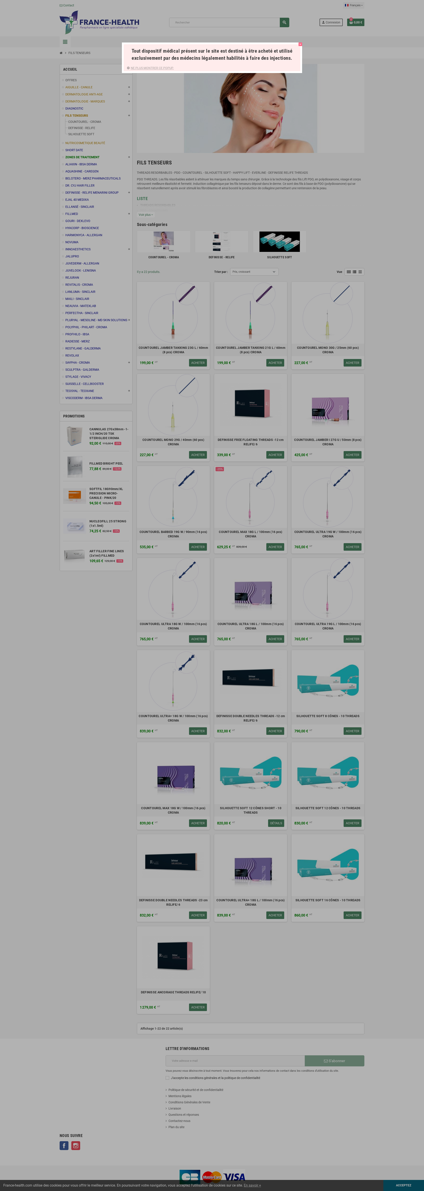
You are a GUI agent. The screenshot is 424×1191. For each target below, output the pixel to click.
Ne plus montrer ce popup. (152, 68)
